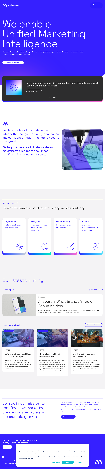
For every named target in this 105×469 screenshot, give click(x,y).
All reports (94, 289)
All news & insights (92, 325)
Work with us (66, 417)
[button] (49, 97)
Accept (68, 462)
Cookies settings (55, 462)
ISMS (3, 460)
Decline (80, 462)
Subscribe (7, 447)
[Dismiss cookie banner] (85, 447)
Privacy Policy (34, 453)
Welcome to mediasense (11, 62)
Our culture (31, 91)
